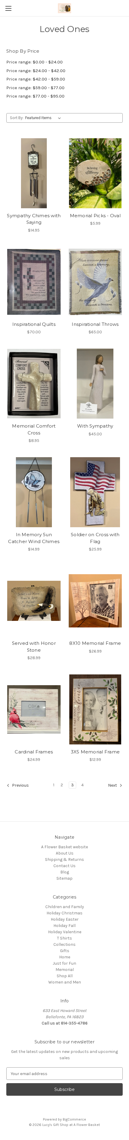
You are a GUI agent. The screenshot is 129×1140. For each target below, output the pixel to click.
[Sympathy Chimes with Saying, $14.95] (34, 173)
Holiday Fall (64, 925)
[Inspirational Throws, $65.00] (95, 282)
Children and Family (64, 906)
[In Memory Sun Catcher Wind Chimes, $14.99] (34, 492)
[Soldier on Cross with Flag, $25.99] (95, 492)
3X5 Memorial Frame (95, 752)
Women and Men (64, 982)
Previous (20, 785)
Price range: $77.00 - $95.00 (35, 96)
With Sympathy (95, 426)
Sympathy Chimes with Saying (34, 219)
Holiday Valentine (64, 931)
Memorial (65, 969)
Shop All (65, 975)
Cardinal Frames (34, 752)
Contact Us (64, 865)
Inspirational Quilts (34, 324)
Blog (64, 872)
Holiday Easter (65, 919)
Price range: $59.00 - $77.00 (35, 87)
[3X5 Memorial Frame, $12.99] (95, 709)
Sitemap (64, 878)
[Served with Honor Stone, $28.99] (34, 601)
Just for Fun (64, 963)
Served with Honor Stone (34, 646)
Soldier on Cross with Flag (95, 538)
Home (64, 957)
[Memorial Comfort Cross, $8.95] (34, 384)
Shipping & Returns (64, 859)
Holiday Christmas (64, 913)
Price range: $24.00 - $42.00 (35, 70)
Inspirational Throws (95, 324)
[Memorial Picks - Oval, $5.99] (95, 173)
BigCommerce (74, 1119)
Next (113, 785)
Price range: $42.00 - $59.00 (35, 79)
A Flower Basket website (64, 846)
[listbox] (44, 117)
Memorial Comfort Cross (34, 429)
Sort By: (16, 117)
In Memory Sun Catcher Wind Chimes (33, 538)
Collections (64, 944)
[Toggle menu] (8, 8)
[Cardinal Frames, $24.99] (34, 709)
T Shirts (64, 938)
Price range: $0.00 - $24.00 (34, 62)
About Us (65, 853)
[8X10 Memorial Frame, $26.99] (95, 601)
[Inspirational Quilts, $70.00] (34, 282)
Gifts (64, 950)
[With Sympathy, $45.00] (95, 384)
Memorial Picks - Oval (95, 215)
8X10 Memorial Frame (95, 643)
